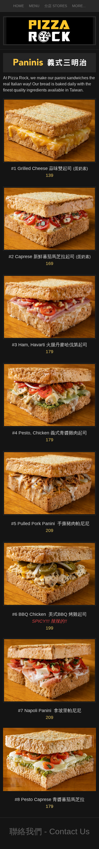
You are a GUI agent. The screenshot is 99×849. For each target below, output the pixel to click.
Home (18, 6)
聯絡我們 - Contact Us (49, 831)
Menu (34, 6)
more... (79, 6)
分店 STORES (55, 6)
